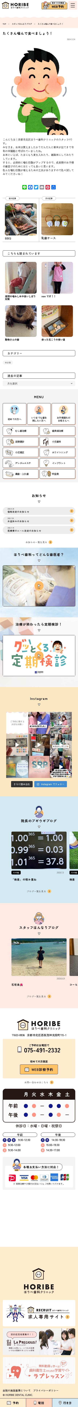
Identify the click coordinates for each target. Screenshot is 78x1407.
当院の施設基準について (17, 1390)
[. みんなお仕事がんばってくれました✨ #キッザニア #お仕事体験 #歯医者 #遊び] (17, 745)
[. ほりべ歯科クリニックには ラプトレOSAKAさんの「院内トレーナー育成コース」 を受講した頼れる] (39, 767)
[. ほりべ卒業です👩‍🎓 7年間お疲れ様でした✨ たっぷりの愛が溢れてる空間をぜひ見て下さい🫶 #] (39, 723)
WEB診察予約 (43, 1069)
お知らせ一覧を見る (36, 542)
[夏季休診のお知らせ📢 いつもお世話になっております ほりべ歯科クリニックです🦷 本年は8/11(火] (17, 767)
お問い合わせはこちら (36, 1082)
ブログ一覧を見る (36, 891)
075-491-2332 (42, 1049)
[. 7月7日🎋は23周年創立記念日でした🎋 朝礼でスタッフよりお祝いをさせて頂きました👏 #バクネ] (61, 767)
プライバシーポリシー (46, 1390)
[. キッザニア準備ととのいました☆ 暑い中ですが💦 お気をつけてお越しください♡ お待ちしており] (39, 745)
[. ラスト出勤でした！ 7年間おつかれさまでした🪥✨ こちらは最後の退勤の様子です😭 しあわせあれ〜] (61, 723)
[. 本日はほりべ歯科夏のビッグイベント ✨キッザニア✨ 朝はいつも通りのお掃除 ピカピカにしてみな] (61, 745)
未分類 (8, 362)
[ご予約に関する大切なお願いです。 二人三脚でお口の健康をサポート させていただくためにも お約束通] (17, 723)
